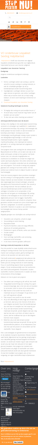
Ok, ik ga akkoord (7, 442)
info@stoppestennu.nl (25, 13)
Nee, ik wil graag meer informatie (10, 438)
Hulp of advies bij (18, 401)
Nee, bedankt (18, 442)
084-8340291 (10, 13)
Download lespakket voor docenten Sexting (18, 102)
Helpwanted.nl (6, 61)
